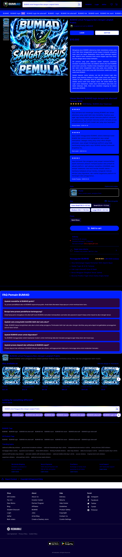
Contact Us (63, 516)
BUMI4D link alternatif (69, 13)
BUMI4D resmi (94, 13)
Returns (62, 500)
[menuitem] (6, 13)
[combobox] (52, 4)
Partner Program (38, 503)
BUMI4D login (17, 13)
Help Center (63, 503)
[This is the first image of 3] (13, 47)
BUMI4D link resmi (107, 13)
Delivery (62, 497)
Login (9, 513)
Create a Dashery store (40, 519)
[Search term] (79, 4)
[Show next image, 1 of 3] (65, 47)
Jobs (33, 513)
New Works (11, 503)
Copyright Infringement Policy (32, 479)
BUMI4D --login (53, 13)
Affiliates (35, 506)
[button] (6, 21)
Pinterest (94, 510)
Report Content (11, 479)
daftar (9, 516)
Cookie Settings (65, 519)
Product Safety (64, 510)
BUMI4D (6, 13)
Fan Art (9, 500)
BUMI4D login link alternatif (37, 13)
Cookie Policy (33, 534)
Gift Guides (11, 497)
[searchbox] (61, 409)
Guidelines (63, 506)
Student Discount (13, 510)
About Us (35, 497)
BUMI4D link (82, 13)
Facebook (94, 500)
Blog (8, 506)
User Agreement (12, 534)
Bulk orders (11, 519)
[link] (6, 415)
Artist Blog (35, 516)
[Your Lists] (111, 4)
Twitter (93, 503)
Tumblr (93, 507)
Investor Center (37, 500)
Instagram (94, 497)
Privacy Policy (23, 534)
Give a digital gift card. (91, 243)
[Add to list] (18, 368)
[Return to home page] (11, 4)
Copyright (63, 513)
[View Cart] (116, 4)
